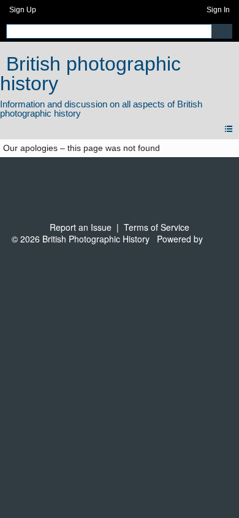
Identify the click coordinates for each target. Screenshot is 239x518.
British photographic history (90, 74)
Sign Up (22, 10)
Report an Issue (81, 227)
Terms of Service (156, 227)
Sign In (218, 10)
